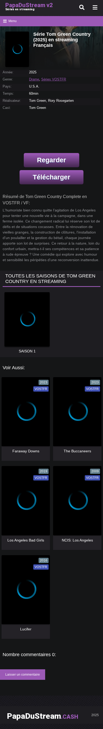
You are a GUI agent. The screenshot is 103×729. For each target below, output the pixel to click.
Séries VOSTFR (53, 79)
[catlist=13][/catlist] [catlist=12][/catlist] (24, 414)
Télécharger (51, 177)
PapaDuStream (42, 716)
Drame (34, 79)
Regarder (51, 160)
